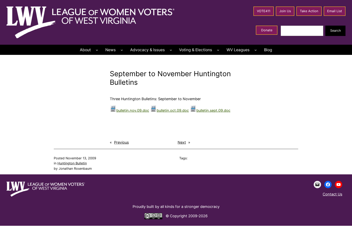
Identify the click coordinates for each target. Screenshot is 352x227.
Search (335, 30)
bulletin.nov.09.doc (132, 110)
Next (182, 142)
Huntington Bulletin (72, 163)
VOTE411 (263, 11)
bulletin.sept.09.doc (213, 110)
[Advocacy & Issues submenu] (171, 50)
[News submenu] (122, 50)
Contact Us (332, 194)
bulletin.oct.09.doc (173, 110)
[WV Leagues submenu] (255, 50)
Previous (121, 142)
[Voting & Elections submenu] (218, 50)
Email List (334, 11)
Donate (266, 30)
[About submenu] (97, 50)
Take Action (309, 11)
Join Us (285, 11)
